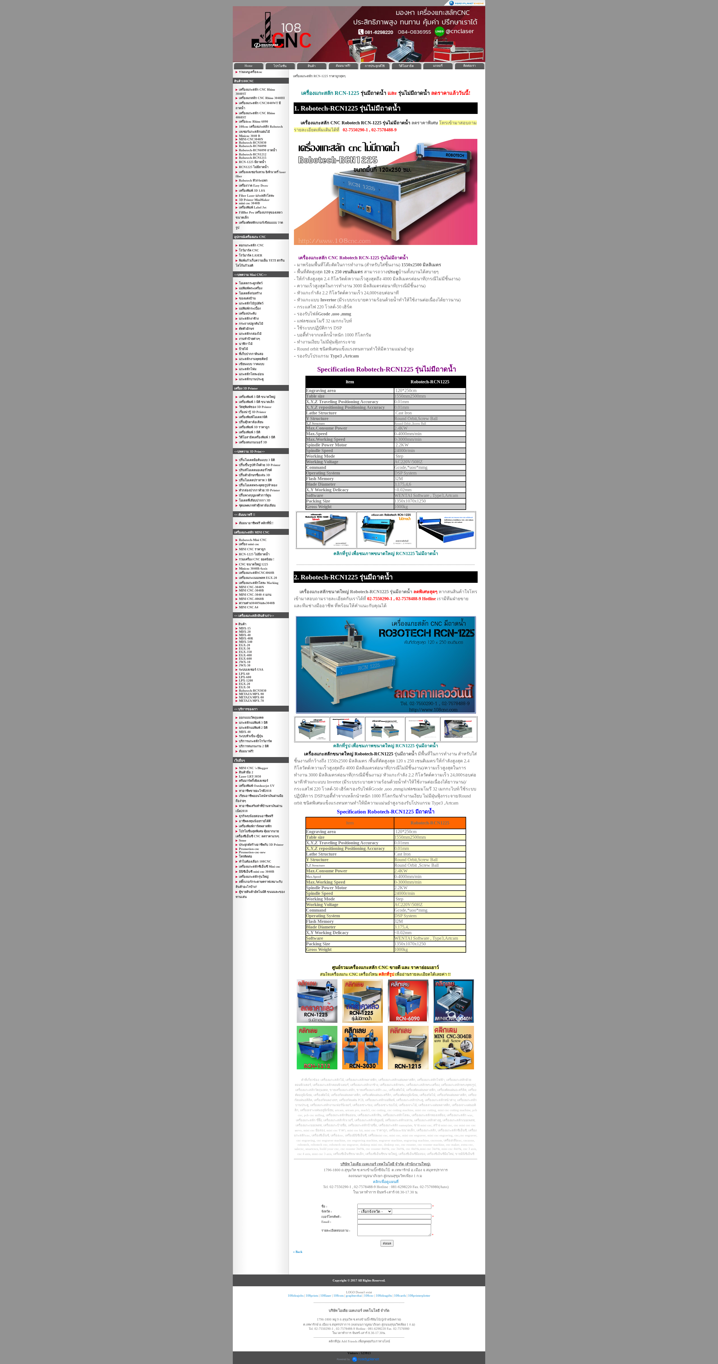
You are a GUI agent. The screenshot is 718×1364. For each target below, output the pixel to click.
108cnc (369, 1295)
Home (248, 65)
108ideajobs (295, 1295)
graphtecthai (354, 1295)
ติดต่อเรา (469, 65)
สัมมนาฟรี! (343, 65)
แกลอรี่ (438, 65)
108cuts (338, 1295)
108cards (400, 1295)
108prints (312, 1295)
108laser (325, 1295)
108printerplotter (419, 1295)
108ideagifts (384, 1295)
